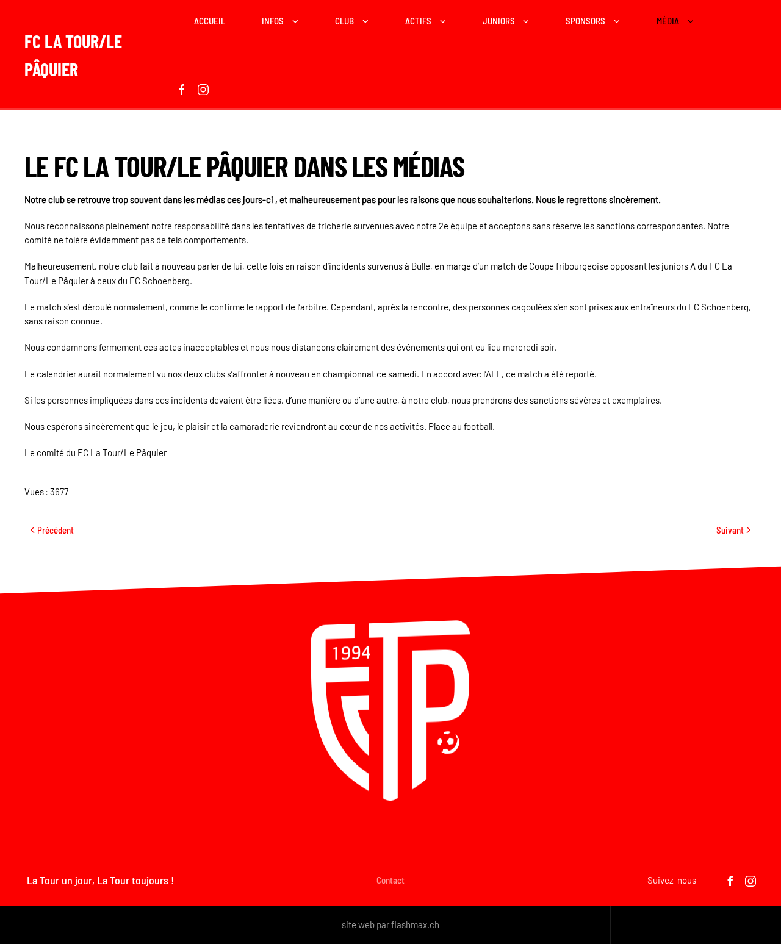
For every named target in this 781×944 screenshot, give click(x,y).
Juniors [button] (499, 20)
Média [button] (668, 20)
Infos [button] (273, 20)
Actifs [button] (418, 20)
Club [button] (344, 20)
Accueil (209, 20)
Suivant (730, 529)
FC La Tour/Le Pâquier (73, 55)
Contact (390, 879)
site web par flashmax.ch (390, 924)
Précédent (55, 529)
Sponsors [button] (585, 20)
